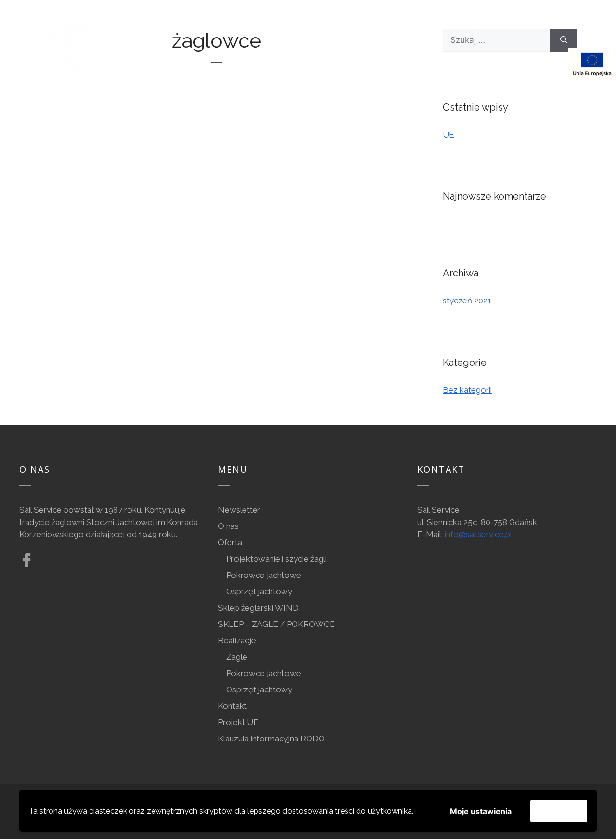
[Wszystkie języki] (567, 63)
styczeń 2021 (467, 300)
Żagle (236, 657)
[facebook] (185, 63)
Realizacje (237, 640)
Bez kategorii (467, 390)
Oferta (230, 542)
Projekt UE (238, 722)
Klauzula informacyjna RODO (271, 738)
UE (448, 134)
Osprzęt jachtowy (259, 591)
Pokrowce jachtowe (263, 575)
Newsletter (239, 509)
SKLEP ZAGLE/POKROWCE (290, 25)
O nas (139, 25)
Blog (138, 63)
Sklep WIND (389, 25)
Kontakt (535, 25)
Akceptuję (558, 810)
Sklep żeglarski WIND (258, 608)
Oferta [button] (190, 25)
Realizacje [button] (459, 25)
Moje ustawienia (481, 811)
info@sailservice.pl (478, 534)
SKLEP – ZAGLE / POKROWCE (276, 624)
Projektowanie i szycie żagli (276, 559)
